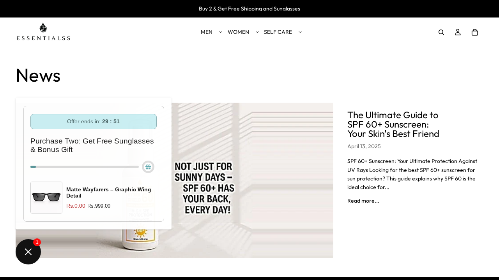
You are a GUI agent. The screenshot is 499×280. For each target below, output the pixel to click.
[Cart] (474, 32)
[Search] (441, 32)
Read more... (363, 200)
